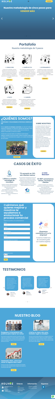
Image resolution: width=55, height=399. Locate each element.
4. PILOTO (9, 97)
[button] (28, 1)
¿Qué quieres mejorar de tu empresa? (11, 240)
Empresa (5, 235)
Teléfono (5, 227)
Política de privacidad (33, 388)
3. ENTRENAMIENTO (45, 67)
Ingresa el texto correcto (8, 253)
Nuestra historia (21, 388)
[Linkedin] (43, 387)
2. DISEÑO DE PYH (27, 67)
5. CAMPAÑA (27, 97)
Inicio (19, 386)
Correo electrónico (7, 231)
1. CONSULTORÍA (9, 67)
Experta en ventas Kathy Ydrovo (21, 390)
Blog (18, 392)
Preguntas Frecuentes (33, 386)
